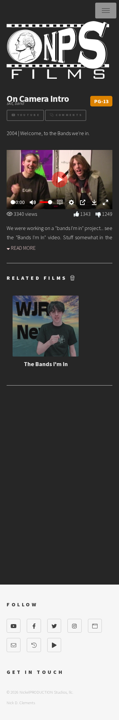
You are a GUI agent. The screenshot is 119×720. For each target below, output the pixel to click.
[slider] (13, 202)
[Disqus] (59, 478)
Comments (68, 115)
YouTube (27, 115)
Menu (105, 10)
